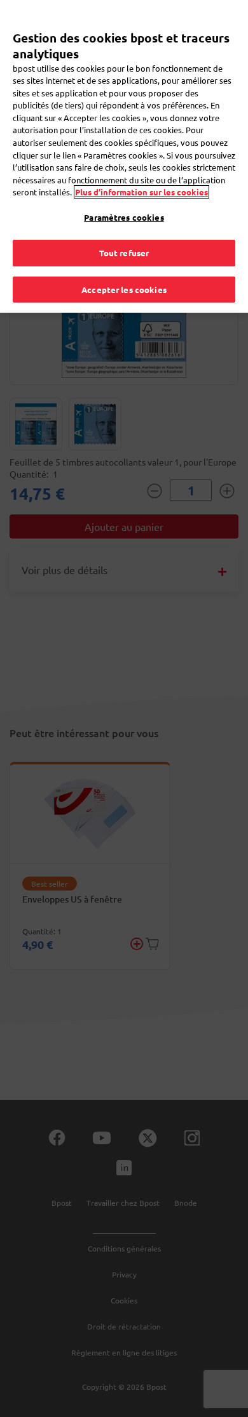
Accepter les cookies (124, 289)
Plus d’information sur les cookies (141, 191)
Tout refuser (124, 252)
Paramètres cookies (123, 217)
